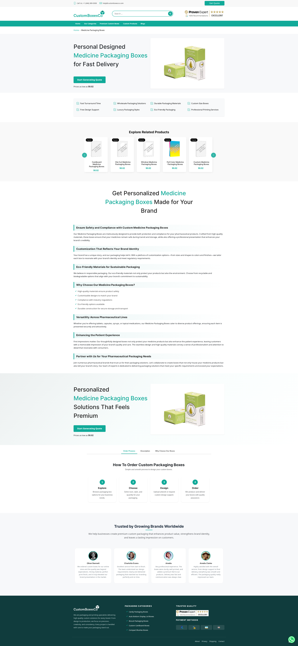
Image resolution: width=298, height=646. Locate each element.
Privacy (204, 641)
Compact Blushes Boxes (138, 630)
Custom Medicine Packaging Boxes (201, 163)
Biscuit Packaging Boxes (138, 621)
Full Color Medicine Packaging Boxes (175, 163)
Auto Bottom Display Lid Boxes (141, 616)
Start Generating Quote (89, 79)
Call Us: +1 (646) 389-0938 (87, 3)
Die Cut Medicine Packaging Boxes (122, 163)
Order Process (129, 451)
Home (76, 30)
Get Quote (214, 3)
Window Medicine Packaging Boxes (149, 163)
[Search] (170, 13)
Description (145, 451)
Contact (221, 641)
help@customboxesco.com (113, 3)
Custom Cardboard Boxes (139, 625)
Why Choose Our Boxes (165, 451)
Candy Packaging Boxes (138, 612)
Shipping (212, 641)
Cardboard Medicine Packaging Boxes (96, 164)
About (197, 641)
